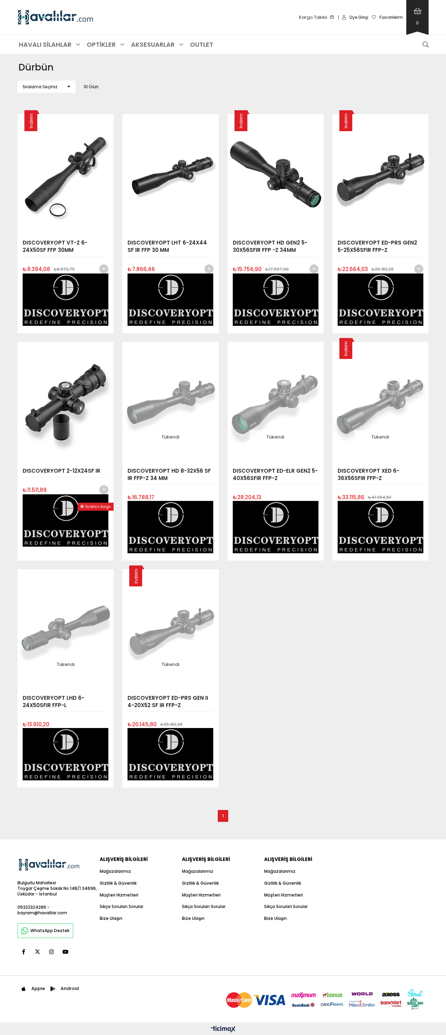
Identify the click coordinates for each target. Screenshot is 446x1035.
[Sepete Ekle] (103, 268)
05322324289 (31, 907)
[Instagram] (51, 952)
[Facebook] (23, 952)
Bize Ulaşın (111, 918)
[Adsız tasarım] (49, 864)
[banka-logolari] (326, 999)
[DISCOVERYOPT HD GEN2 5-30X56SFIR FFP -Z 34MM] (276, 174)
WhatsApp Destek (49, 930)
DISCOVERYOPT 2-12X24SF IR (61, 470)
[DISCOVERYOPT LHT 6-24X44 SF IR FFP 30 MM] (170, 174)
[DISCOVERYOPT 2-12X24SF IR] (65, 402)
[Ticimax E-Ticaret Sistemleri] (223, 1029)
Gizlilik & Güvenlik (118, 883)
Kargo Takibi (313, 17)
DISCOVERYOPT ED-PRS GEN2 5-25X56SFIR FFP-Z (377, 246)
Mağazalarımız (115, 871)
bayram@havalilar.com (42, 913)
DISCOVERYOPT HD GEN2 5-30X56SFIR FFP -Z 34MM (270, 246)
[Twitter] (37, 952)
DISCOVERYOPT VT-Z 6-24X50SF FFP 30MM (55, 246)
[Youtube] (65, 952)
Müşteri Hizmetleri (119, 895)
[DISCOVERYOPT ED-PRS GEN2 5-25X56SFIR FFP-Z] (380, 174)
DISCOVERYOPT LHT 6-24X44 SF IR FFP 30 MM (167, 246)
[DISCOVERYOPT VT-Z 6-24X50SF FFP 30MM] (65, 174)
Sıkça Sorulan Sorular (121, 906)
